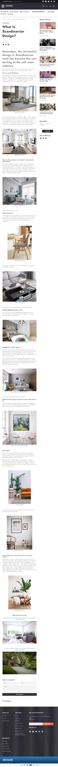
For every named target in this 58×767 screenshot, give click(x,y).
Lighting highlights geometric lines (19, 342)
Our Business (5, 721)
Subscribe (47, 131)
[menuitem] (4, 12)
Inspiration (8, 19)
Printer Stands (14, 12)
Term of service (19, 726)
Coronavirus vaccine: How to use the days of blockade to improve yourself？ (19, 649)
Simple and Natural (20, 260)
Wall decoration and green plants (19, 445)
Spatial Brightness (19, 112)
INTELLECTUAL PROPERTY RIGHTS (20, 734)
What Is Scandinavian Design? (18, 19)
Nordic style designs (19, 205)
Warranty (17, 721)
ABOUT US (5, 713)
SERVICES (18, 713)
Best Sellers (51, 12)
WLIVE (4, 718)
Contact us (18, 718)
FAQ (16, 716)
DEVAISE (4, 716)
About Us (3, 14)
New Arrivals (5, 746)
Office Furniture (24, 12)
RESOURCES (6, 738)
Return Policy (18, 728)
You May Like (5, 749)
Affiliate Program (6, 751)
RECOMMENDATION (38, 12)
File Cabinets (4, 12)
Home (3, 19)
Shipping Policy (19, 731)
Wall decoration (19, 550)
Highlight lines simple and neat (19, 392)
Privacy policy (19, 723)
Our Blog (10, 14)
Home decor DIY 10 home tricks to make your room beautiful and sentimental (19, 618)
